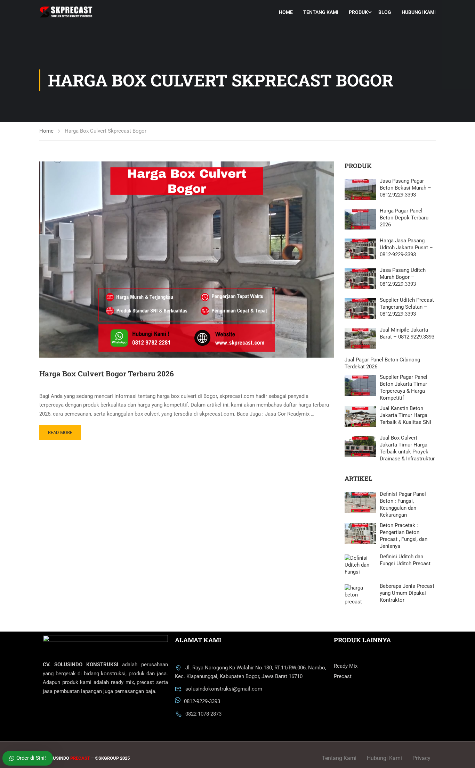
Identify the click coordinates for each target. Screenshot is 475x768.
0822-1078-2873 (203, 714)
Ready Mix (345, 666)
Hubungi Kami (419, 12)
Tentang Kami (320, 12)
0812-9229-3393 (202, 702)
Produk (358, 12)
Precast (343, 676)
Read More (60, 432)
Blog (384, 12)
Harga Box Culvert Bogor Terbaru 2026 (106, 373)
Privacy (421, 758)
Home (286, 12)
